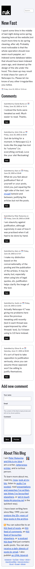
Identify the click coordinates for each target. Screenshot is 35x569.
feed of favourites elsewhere (16, 535)
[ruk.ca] (17, 10)
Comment (7, 417)
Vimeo (22, 560)
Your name (7, 395)
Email (6, 404)
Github (23, 564)
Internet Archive (23, 562)
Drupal (17, 564)
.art (11, 564)
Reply (6, 122)
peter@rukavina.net (14, 500)
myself (7, 193)
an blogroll (19, 555)
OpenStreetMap (11, 562)
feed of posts (12, 528)
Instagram (8, 560)
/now (15, 479)
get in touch (23, 496)
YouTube (15, 560)
